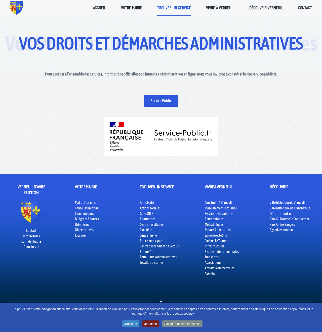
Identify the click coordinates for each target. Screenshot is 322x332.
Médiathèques (214, 225)
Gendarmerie (148, 235)
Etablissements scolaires (221, 208)
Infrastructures (214, 246)
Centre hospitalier (151, 225)
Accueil (99, 7)
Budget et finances (87, 219)
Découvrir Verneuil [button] (266, 7)
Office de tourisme (281, 214)
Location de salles (151, 263)
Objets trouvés (84, 230)
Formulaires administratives (158, 257)
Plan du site (31, 247)
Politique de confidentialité (182, 323)
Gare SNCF (146, 214)
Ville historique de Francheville (290, 208)
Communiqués (84, 214)
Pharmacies (147, 219)
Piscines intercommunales (222, 252)
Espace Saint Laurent (218, 230)
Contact (305, 7)
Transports (212, 257)
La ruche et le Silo (216, 235)
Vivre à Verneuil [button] (220, 7)
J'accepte (130, 323)
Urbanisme (82, 225)
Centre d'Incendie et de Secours (160, 246)
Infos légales (31, 236)
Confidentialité (31, 241)
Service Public (161, 100)
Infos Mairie (147, 203)
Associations (213, 263)
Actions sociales (150, 208)
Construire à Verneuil (218, 203)
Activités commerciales (219, 268)
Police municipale (151, 241)
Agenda (210, 273)
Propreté (145, 252)
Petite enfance (214, 219)
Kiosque (80, 235)
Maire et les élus (85, 203)
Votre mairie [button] (131, 7)
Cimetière (146, 230)
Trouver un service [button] (174, 7)
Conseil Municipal (86, 208)
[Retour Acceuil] (16, 7)
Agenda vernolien (281, 230)
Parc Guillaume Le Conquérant (289, 219)
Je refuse (150, 323)
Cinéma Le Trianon (216, 241)
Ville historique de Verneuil (287, 203)
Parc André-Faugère (282, 225)
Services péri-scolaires (219, 214)
